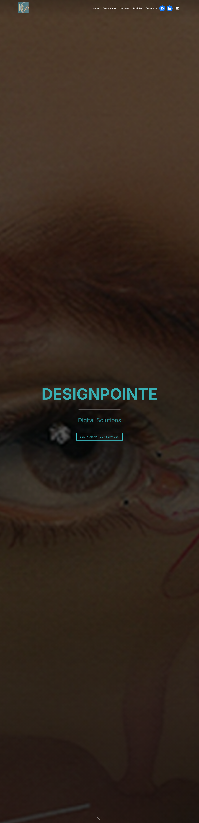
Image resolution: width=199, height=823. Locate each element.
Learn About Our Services (99, 436)
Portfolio (137, 8)
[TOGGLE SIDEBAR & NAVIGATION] (178, 8)
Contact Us (151, 8)
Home (96, 8)
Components (109, 8)
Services (124, 8)
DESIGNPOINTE (100, 394)
